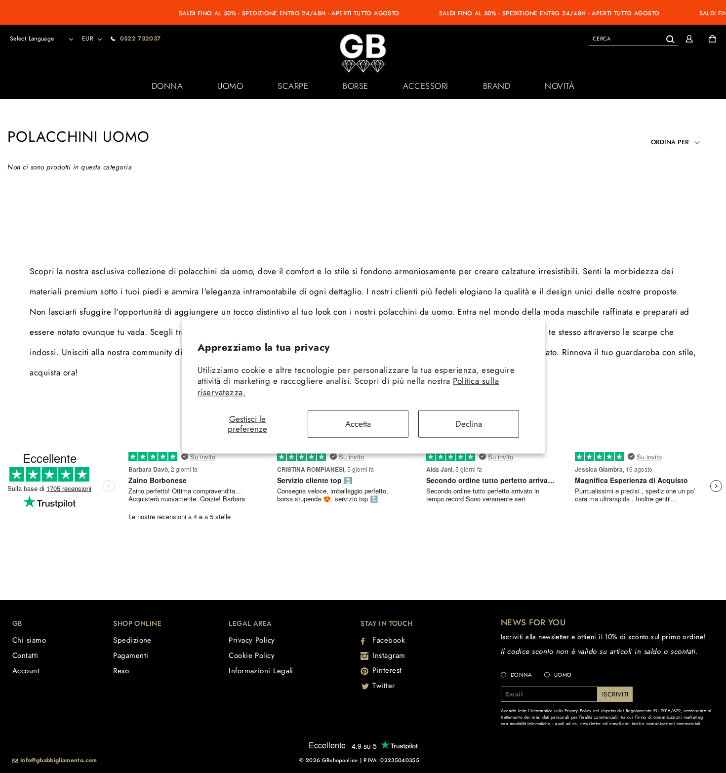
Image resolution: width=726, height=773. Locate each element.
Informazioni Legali (261, 670)
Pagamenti (130, 655)
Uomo (230, 86)
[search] (633, 38)
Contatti (25, 655)
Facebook (388, 640)
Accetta (358, 424)
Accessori (425, 86)
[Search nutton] (670, 37)
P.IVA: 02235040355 (391, 760)
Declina (468, 424)
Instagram (388, 655)
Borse (355, 86)
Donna (167, 86)
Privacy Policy (252, 640)
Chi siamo (29, 640)
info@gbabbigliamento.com (58, 761)
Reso (121, 670)
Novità (559, 86)
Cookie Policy (252, 655)
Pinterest (387, 670)
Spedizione (132, 640)
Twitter (383, 685)
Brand (497, 86)
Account (26, 670)
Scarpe (293, 86)
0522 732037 (140, 38)
